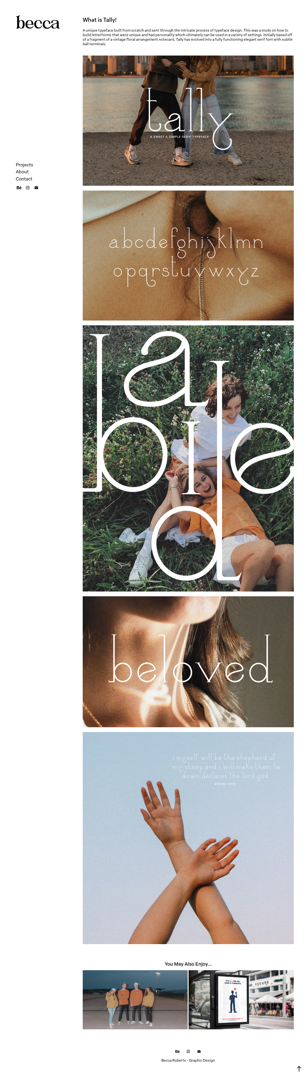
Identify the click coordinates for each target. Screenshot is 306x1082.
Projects (24, 164)
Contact (24, 178)
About (22, 171)
